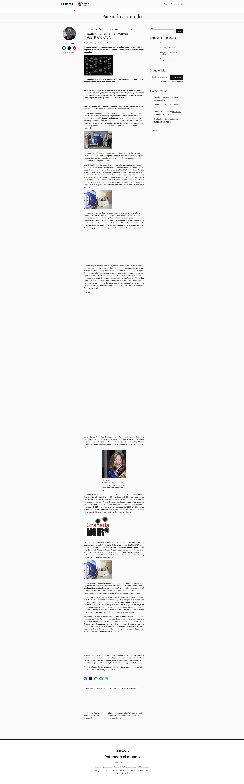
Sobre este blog (177, 4)
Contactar (98, 767)
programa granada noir (129, 688)
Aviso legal (117, 767)
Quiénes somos (107, 767)
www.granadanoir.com (108, 670)
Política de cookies (143, 767)
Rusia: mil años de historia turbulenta (168, 53)
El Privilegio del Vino (167, 48)
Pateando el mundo (122, 16)
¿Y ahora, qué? (164, 43)
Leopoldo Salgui (160, 104)
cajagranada (89, 688)
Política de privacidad (129, 767)
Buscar (152, 28)
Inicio (166, 4)
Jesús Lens (101, 43)
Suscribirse (177, 77)
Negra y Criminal (113, 688)
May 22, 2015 (88, 43)
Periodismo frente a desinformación (166, 60)
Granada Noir (111, 43)
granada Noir (101, 688)
